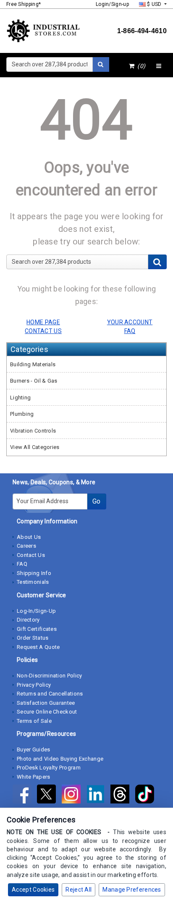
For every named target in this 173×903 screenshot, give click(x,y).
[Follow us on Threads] (122, 796)
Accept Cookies (33, 889)
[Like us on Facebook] (25, 796)
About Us (29, 537)
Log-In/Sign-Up (36, 611)
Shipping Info (34, 573)
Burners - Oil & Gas (34, 381)
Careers (26, 546)
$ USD (154, 4)
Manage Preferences (131, 889)
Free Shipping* (23, 4)
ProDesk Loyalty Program (49, 767)
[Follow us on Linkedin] (98, 796)
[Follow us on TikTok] (146, 796)
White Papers (33, 777)
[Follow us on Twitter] (49, 796)
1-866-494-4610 (142, 30)
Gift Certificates (37, 629)
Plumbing (22, 414)
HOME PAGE (43, 322)
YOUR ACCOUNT (130, 322)
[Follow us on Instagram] (74, 796)
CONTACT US (43, 331)
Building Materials (32, 364)
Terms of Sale (34, 721)
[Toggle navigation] (159, 66)
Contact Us (31, 555)
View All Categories (35, 447)
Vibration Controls (33, 431)
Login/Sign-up (112, 4)
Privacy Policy (34, 685)
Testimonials (33, 582)
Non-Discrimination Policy (49, 675)
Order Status (33, 638)
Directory (28, 620)
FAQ (22, 564)
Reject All (79, 889)
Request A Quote (38, 647)
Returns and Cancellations (50, 693)
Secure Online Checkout (47, 712)
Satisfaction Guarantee (46, 703)
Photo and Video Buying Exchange (60, 759)
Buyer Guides (33, 749)
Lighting (20, 397)
